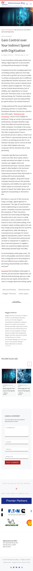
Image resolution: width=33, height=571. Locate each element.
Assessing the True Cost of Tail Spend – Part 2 (24, 390)
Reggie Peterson (8, 55)
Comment (10, 427)
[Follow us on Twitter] (19, 567)
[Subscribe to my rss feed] (11, 567)
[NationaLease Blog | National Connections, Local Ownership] (4, 2)
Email (9, 449)
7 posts (8, 345)
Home (3, 30)
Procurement (9, 30)
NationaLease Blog (13, 559)
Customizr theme (25, 562)
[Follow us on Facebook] (16, 567)
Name (8, 442)
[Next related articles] (29, 364)
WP (10, 562)
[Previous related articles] (25, 364)
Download (4, 271)
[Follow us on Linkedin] (13, 567)
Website (9, 457)
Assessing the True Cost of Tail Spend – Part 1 (9, 390)
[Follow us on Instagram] (22, 567)
